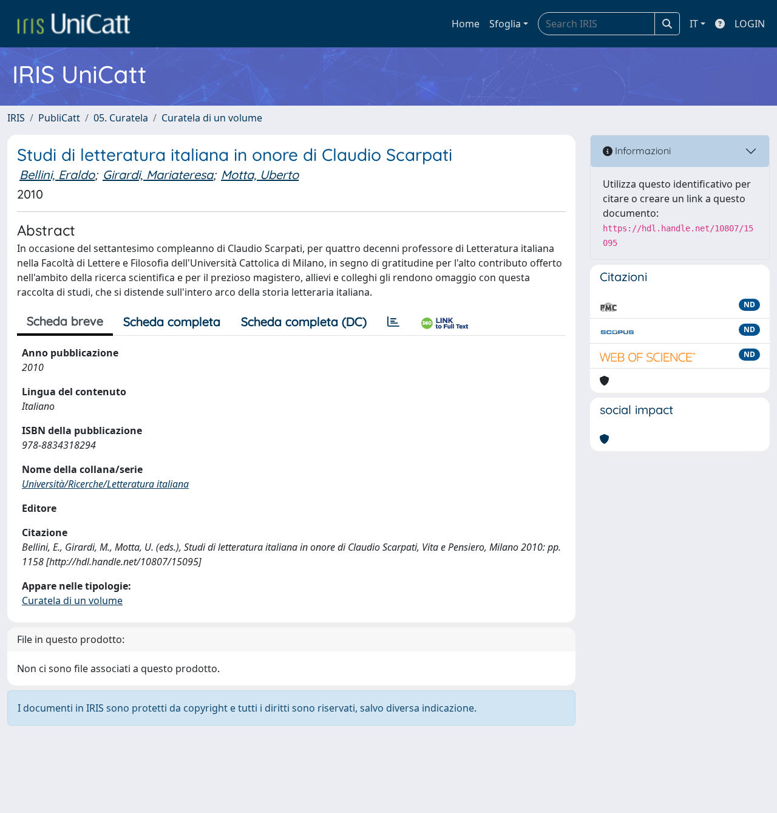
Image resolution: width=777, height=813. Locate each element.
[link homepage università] (73, 23)
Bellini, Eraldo (57, 174)
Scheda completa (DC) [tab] (304, 321)
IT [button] (694, 23)
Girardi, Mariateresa (158, 174)
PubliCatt (59, 117)
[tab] (393, 322)
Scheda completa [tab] (171, 321)
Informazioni (641, 151)
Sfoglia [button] (505, 23)
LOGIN (750, 23)
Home (466, 23)
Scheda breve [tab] (65, 320)
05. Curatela (120, 117)
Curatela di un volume (211, 117)
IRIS (16, 117)
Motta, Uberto (260, 174)
